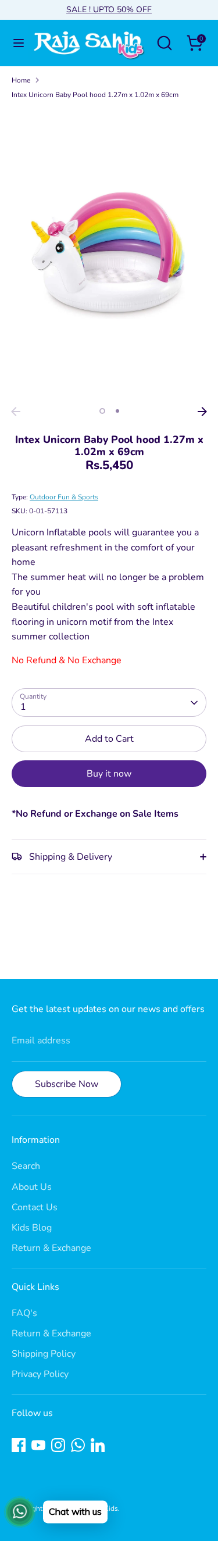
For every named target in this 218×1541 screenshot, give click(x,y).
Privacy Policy (40, 1374)
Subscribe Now (66, 1084)
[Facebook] (19, 1445)
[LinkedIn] (98, 1445)
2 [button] (117, 411)
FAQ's (24, 1313)
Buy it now (109, 773)
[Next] (202, 411)
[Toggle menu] (14, 43)
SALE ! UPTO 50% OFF (109, 9)
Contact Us (35, 1207)
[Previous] (15, 411)
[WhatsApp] (78, 1445)
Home (21, 80)
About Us (32, 1187)
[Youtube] (38, 1445)
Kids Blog (32, 1227)
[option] (109, 255)
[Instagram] (58, 1445)
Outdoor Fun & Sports (64, 497)
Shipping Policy (44, 1353)
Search (26, 1166)
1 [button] (102, 411)
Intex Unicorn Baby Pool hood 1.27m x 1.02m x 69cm (95, 94)
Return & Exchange (51, 1248)
